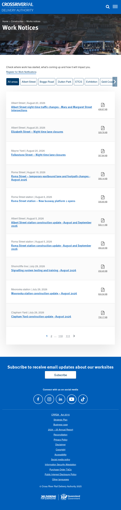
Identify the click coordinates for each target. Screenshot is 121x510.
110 (60, 336)
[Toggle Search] (107, 7)
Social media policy (60, 459)
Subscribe (60, 375)
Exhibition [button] (91, 81)
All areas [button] (13, 81)
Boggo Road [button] (47, 81)
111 (68, 336)
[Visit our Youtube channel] (71, 399)
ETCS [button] (78, 81)
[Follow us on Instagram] (49, 399)
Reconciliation (60, 434)
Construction (17, 21)
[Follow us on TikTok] (83, 399)
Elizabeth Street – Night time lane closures (37, 131)
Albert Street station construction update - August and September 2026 (51, 224)
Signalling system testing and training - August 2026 (43, 270)
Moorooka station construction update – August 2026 (44, 293)
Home (5, 21)
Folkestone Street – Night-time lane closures (38, 154)
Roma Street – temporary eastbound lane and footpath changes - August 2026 (50, 178)
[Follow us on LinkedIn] (60, 399)
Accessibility (60, 454)
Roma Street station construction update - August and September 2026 (51, 247)
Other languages (60, 479)
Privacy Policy (60, 439)
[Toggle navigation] (115, 7)
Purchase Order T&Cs (60, 469)
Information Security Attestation (60, 464)
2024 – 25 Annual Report (60, 429)
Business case (60, 424)
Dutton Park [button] (64, 81)
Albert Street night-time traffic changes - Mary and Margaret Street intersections (51, 108)
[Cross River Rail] (17, 7)
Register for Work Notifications (21, 71)
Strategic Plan (60, 419)
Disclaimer (60, 444)
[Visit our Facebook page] (38, 399)
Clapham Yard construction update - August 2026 (41, 316)
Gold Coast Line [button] (110, 81)
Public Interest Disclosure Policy (60, 474)
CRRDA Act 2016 (60, 414)
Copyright (60, 449)
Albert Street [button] (29, 81)
